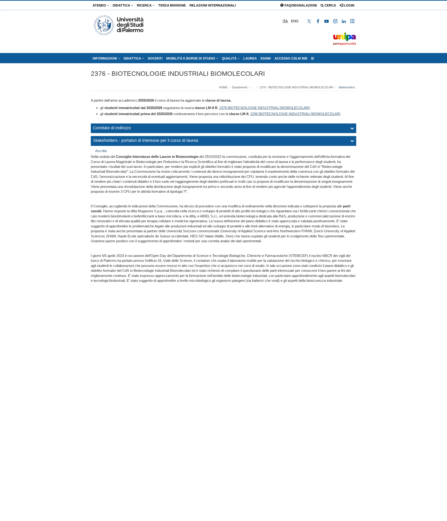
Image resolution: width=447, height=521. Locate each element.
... (253, 87)
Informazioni (105, 58)
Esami (266, 58)
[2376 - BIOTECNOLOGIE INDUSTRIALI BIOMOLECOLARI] (227, 108)
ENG (295, 21)
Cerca (330, 5)
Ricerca (144, 5)
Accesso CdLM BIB (290, 58)
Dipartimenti (239, 87)
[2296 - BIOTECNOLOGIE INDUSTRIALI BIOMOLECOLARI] (258, 114)
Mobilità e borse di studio (191, 58)
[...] (312, 58)
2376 (223, 108)
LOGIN (348, 5)
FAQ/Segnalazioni (300, 5)
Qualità (229, 58)
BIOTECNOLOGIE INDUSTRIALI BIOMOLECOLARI (268, 108)
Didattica (122, 5)
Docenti (155, 58)
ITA (285, 21)
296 (255, 114)
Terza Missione (172, 5)
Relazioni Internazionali (213, 5)
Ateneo (100, 5)
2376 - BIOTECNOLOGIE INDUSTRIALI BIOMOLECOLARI (178, 73)
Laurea (250, 58)
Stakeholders (346, 87)
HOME (223, 87)
